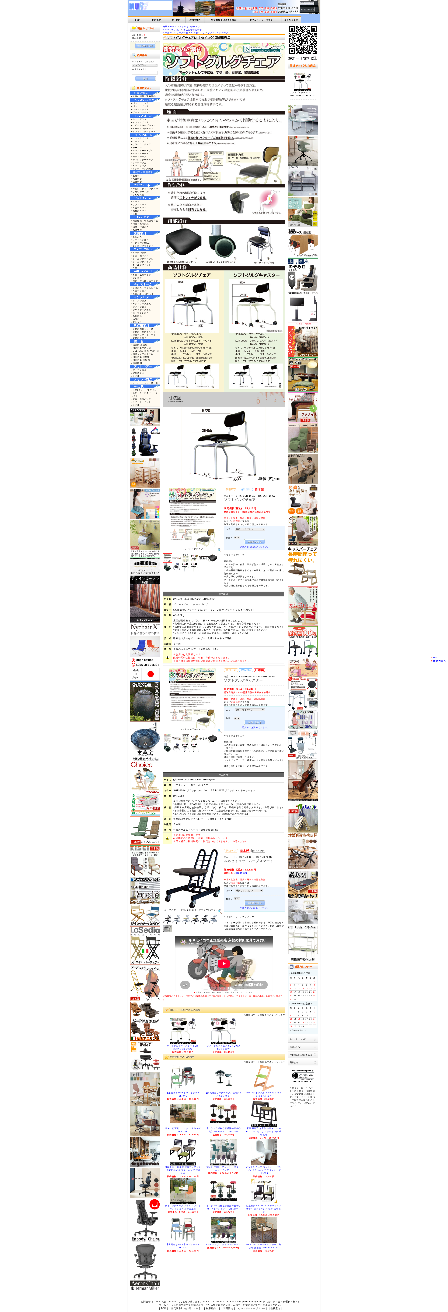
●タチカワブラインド (142, 246)
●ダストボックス (140, 256)
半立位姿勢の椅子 (192, 30)
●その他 (135, 376)
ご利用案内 (195, 19)
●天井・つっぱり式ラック (144, 281)
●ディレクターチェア (142, 159)
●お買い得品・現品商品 (143, 96)
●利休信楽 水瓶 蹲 (140, 360)
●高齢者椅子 (137, 230)
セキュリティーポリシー (262, 19)
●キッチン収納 (138, 252)
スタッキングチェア (189, 26)
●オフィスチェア (140, 122)
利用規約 (156, 19)
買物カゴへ (439, 660)
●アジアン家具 (138, 307)
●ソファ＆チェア (140, 138)
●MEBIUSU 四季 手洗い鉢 (145, 351)
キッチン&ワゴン (171, 30)
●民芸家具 (136, 316)
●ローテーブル (138, 163)
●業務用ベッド (138, 210)
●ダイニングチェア (141, 262)
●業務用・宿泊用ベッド (143, 332)
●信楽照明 (136, 363)
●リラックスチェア (141, 144)
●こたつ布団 (137, 195)
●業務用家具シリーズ (142, 329)
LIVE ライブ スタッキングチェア (223, 1244)
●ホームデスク (138, 119)
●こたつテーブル (140, 191)
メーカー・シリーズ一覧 (175, 32)
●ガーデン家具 (138, 370)
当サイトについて (298, 1039)
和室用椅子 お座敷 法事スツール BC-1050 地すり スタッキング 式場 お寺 (263, 1131)
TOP (137, 19)
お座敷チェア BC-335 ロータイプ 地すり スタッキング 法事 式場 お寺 (263, 1208)
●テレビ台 (136, 278)
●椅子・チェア (138, 156)
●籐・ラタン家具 (140, 313)
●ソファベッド (138, 204)
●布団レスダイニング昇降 (144, 188)
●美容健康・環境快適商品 (144, 220)
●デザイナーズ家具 (141, 310)
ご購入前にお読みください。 (255, 547)
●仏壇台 (135, 319)
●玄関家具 (136, 237)
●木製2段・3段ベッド (142, 294)
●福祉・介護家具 (140, 227)
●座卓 (134, 268)
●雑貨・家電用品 (140, 223)
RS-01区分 (241, 873)
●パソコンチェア (140, 106)
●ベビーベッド (138, 208)
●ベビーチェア (138, 291)
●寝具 (134, 214)
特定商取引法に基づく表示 (186, 1308)
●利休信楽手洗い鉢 (141, 348)
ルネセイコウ (198, 32)
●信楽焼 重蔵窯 (139, 345)
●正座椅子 (136, 181)
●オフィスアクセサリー (143, 131)
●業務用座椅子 (138, 338)
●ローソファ (137, 141)
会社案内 (175, 19)
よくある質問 (291, 19)
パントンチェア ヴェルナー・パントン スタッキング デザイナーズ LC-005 (264, 1170)
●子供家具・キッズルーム (144, 288)
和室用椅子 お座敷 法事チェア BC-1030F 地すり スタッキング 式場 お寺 (183, 1170)
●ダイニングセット (141, 265)
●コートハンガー (140, 240)
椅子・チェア (170, 26)
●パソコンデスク (140, 103)
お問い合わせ (296, 1047)
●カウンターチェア (141, 153)
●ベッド (135, 201)
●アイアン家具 (138, 301)
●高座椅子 (136, 178)
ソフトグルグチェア (218, 32)
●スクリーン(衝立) (141, 242)
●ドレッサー (137, 322)
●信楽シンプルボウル (142, 354)
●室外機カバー (138, 373)
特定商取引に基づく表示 (224, 19)
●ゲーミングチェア (141, 112)
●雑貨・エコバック (141, 399)
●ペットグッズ (138, 166)
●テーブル (136, 147)
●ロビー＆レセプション (143, 125)
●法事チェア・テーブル (143, 335)
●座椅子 (135, 176)
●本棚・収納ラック (141, 274)
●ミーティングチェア (142, 128)
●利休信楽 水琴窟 (140, 357)
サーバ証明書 (308, 1091)
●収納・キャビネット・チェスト (144, 394)
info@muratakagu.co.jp (251, 1301)
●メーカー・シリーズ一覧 (144, 383)
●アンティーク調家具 (142, 169)
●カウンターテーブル (142, 150)
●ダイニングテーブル (142, 259)
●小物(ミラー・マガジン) (144, 390)
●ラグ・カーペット (141, 402)
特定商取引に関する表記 (301, 1055)
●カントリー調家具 (141, 304)
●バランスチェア (140, 109)
